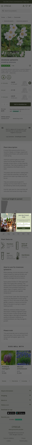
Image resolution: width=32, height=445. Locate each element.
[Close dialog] (30, 214)
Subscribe (23, 228)
